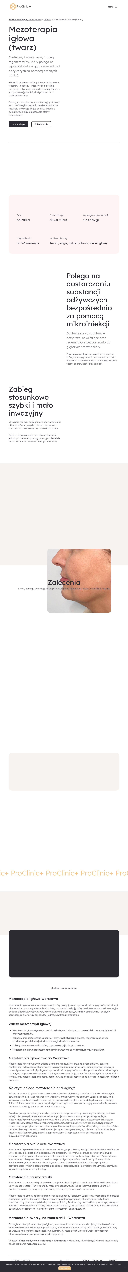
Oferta (47, 19)
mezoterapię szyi (36, 1243)
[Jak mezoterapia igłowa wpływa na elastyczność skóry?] (107, 837)
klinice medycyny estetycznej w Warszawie (42, 1240)
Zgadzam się (65, 1268)
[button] (113, 6)
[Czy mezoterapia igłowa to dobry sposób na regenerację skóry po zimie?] (69, 837)
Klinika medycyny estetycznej (25, 19)
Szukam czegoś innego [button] (64, 988)
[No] (125, 1266)
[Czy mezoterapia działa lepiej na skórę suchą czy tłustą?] (29, 837)
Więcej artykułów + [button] (108, 809)
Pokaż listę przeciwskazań (29, 782)
